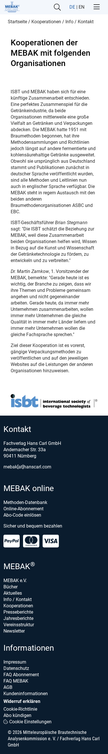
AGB (7, 687)
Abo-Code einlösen (22, 515)
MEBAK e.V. (15, 580)
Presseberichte (18, 612)
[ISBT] (54, 401)
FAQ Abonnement (21, 674)
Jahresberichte (18, 618)
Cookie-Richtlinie (20, 709)
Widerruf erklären (21, 701)
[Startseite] (11, 7)
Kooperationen (18, 605)
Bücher (10, 587)
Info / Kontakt (17, 599)
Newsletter (14, 631)
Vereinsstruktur (18, 624)
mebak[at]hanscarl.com (27, 467)
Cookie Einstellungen (30, 721)
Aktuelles (12, 593)
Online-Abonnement (23, 508)
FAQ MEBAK (15, 681)
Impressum (14, 662)
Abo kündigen (17, 715)
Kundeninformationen (25, 693)
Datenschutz (16, 668)
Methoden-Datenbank (25, 502)
